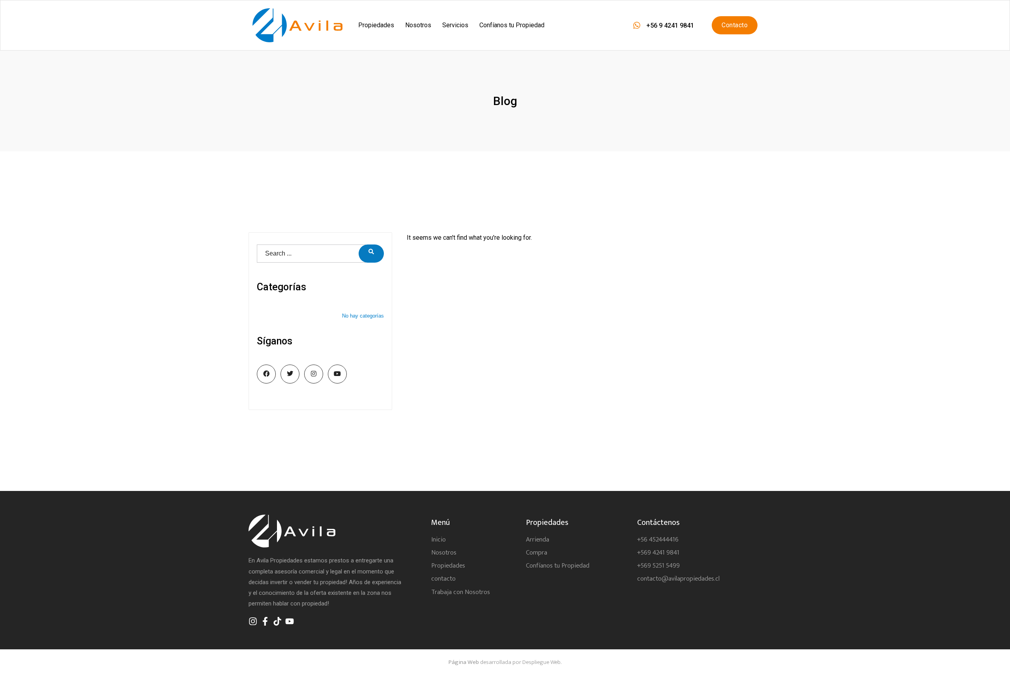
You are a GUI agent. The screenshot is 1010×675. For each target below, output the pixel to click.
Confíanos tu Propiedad (511, 25)
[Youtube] (289, 621)
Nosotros (418, 25)
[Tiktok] (277, 621)
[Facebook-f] (265, 621)
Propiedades (376, 25)
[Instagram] (253, 621)
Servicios (455, 25)
